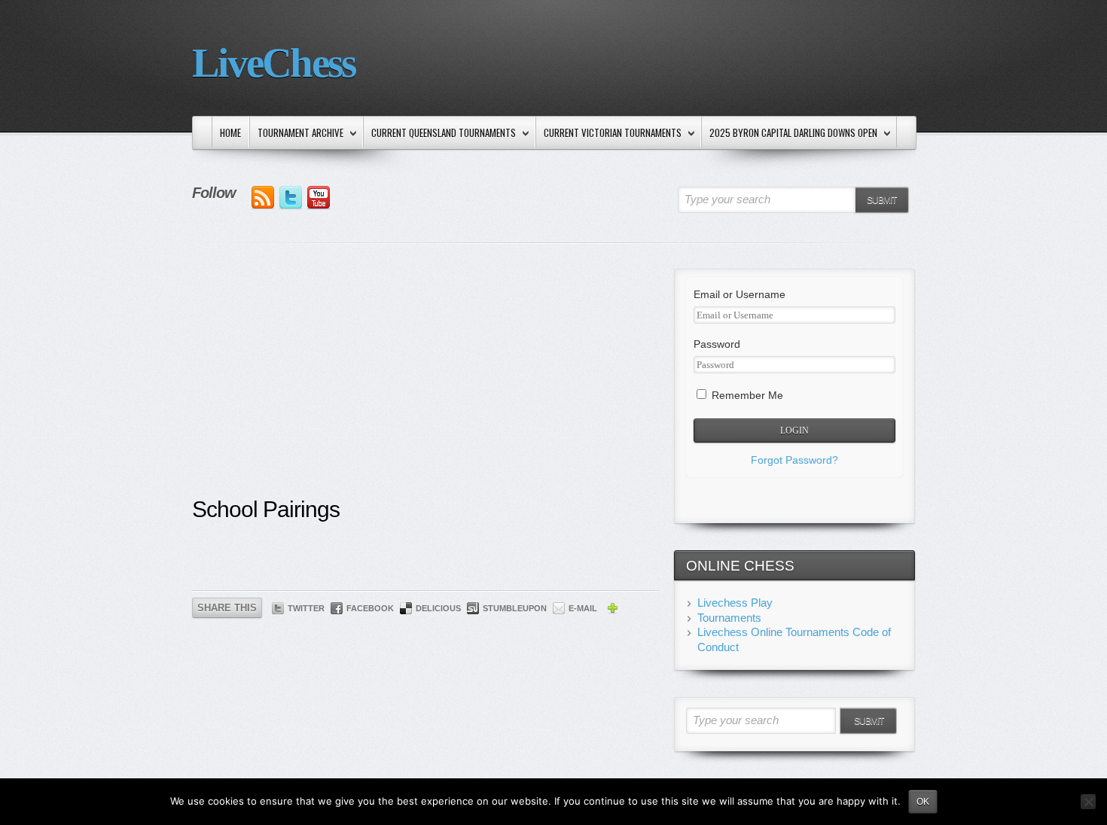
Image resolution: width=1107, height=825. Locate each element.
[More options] (612, 610)
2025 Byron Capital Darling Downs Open (789, 133)
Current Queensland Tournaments (440, 133)
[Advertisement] (425, 381)
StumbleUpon (515, 608)
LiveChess (273, 63)
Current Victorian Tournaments (609, 133)
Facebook (370, 608)
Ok (922, 801)
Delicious (438, 608)
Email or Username (739, 294)
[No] (1088, 801)
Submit (881, 200)
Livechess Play (735, 602)
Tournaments (729, 617)
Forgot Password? (794, 460)
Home (230, 132)
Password (717, 344)
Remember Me (746, 395)
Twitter (306, 608)
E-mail (583, 608)
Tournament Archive (296, 133)
